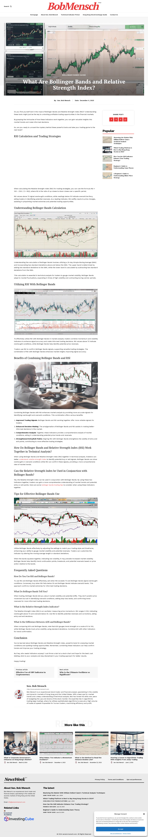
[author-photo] (5, 762)
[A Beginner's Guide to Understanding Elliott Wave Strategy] (107, 175)
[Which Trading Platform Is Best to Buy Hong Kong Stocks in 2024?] (107, 149)
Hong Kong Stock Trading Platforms (55, 801)
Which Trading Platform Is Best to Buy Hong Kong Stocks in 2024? (123, 150)
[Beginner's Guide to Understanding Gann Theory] (107, 167)
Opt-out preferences (116, 833)
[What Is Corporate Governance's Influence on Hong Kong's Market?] (20, 743)
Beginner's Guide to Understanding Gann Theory (124, 167)
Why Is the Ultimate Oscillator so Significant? (75, 673)
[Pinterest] (121, 119)
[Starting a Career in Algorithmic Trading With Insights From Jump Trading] (127, 743)
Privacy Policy (127, 833)
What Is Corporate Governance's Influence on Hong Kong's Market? (18, 759)
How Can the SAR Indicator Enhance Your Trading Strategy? (123, 158)
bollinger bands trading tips (52, 485)
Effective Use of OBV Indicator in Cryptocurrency (31, 673)
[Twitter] (116, 119)
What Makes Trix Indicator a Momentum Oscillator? (55, 759)
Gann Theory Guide (49, 795)
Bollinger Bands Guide (74, 75)
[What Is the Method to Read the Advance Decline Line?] (92, 743)
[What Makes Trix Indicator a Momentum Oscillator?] (56, 743)
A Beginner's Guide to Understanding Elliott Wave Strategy (123, 175)
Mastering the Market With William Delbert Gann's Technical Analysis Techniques (123, 140)
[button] (144, 814)
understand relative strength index (32, 459)
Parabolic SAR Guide (49, 806)
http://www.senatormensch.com (38, 689)
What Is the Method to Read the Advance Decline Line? (88, 759)
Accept (120, 829)
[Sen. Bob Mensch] (19, 694)
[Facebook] (111, 119)
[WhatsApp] (125, 119)
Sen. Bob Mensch (63, 100)
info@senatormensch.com (16, 802)
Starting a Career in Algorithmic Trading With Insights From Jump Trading (127, 759)
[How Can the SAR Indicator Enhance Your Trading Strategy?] (107, 158)
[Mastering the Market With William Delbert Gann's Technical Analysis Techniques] (107, 140)
